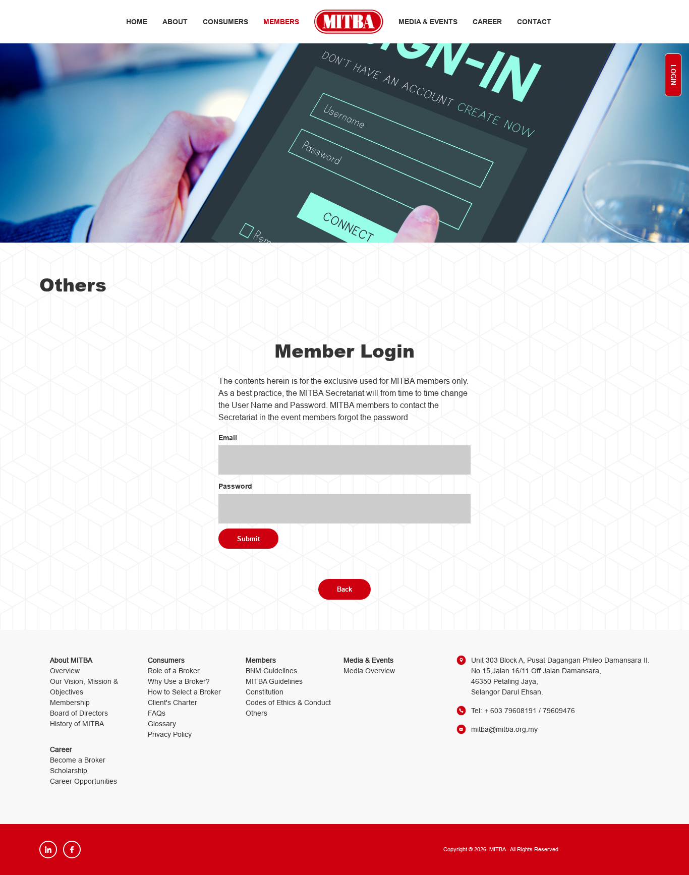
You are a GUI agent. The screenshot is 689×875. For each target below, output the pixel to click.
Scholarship (68, 771)
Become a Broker (77, 760)
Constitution (264, 692)
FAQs (156, 713)
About (175, 22)
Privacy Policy (170, 734)
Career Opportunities (83, 781)
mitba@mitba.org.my (504, 729)
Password (235, 486)
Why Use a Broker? (179, 681)
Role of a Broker (174, 671)
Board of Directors (79, 713)
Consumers (225, 22)
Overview (65, 671)
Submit (248, 539)
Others (256, 713)
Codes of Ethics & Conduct (288, 702)
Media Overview (369, 671)
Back (344, 589)
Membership (70, 702)
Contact (534, 22)
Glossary (162, 724)
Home (136, 22)
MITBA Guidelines (274, 681)
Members (281, 22)
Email (227, 437)
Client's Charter (172, 702)
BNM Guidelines (271, 671)
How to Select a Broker (184, 692)
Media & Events (427, 22)
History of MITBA (77, 724)
